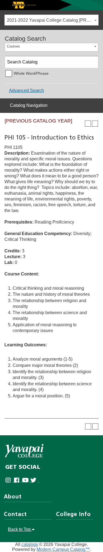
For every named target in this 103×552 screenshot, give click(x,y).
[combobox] (51, 20)
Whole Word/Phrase (31, 73)
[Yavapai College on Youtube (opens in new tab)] (26, 480)
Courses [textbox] (13, 46)
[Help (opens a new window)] (95, 124)
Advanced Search (26, 90)
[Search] (92, 62)
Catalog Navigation (29, 105)
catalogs (29, 544)
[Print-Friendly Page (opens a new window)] (88, 124)
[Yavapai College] (24, 451)
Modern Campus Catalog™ (63, 549)
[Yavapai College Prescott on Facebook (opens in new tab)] (18, 480)
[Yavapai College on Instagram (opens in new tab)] (9, 480)
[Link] (51, 4)
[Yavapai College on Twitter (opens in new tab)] (34, 480)
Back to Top (20, 529)
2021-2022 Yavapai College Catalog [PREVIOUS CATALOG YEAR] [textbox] (52, 20)
